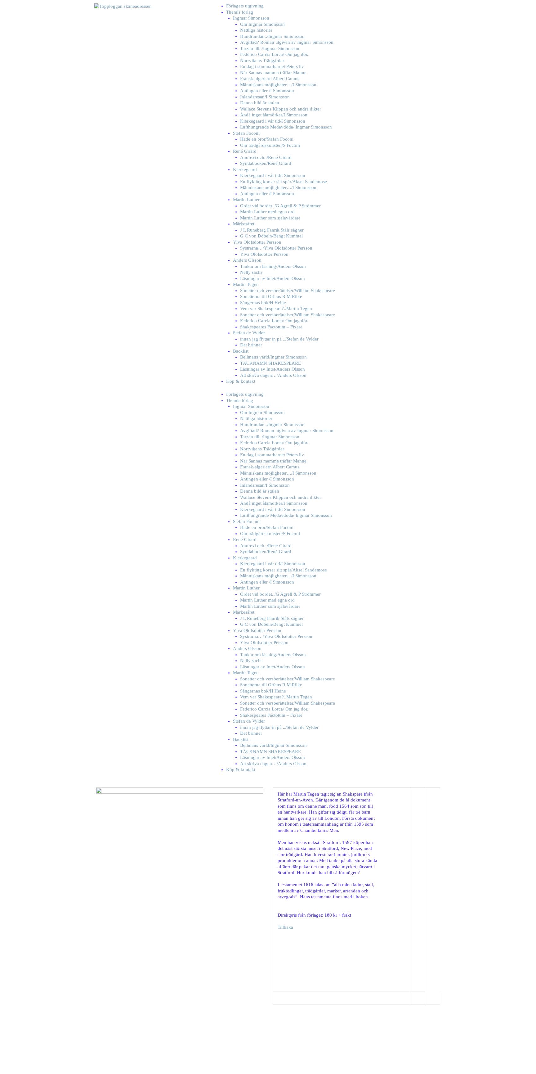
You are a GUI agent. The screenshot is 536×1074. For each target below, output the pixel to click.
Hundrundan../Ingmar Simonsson (272, 36)
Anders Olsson (247, 260)
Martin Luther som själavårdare (270, 217)
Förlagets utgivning (245, 5)
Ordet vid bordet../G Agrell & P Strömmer (280, 205)
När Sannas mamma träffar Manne (273, 72)
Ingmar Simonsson (251, 18)
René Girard (245, 151)
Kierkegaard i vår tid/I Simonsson (272, 121)
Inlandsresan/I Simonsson (265, 96)
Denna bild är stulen (259, 102)
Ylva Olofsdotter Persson (257, 242)
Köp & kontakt (240, 381)
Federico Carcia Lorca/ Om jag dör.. (275, 54)
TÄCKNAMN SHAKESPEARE (270, 363)
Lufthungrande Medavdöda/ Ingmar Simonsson (286, 126)
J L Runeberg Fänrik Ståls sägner (272, 230)
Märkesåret (243, 223)
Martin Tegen (246, 284)
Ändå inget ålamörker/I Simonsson (273, 114)
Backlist (240, 351)
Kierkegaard (245, 169)
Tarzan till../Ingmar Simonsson (269, 48)
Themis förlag (239, 12)
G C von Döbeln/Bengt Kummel (271, 235)
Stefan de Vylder (249, 332)
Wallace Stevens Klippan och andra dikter (280, 108)
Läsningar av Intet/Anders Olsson (272, 278)
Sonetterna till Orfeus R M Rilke (271, 296)
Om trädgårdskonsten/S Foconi (270, 145)
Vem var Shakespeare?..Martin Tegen (276, 308)
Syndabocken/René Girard (265, 163)
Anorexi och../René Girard (266, 157)
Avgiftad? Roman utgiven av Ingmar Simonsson (286, 42)
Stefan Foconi (246, 133)
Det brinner (251, 344)
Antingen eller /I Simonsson (267, 90)
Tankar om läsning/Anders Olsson (273, 266)
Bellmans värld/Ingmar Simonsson (273, 356)
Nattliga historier (256, 30)
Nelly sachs (251, 272)
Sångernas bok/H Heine (263, 302)
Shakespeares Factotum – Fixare (271, 326)
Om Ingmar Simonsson (262, 24)
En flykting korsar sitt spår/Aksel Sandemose (283, 181)
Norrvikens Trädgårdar (262, 60)
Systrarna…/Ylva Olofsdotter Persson (276, 248)
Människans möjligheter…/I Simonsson (278, 84)
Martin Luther (246, 199)
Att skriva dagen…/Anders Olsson (273, 375)
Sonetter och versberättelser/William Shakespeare (287, 290)
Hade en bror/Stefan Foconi (266, 139)
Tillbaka (285, 927)
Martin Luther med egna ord (267, 211)
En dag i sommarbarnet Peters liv (272, 66)
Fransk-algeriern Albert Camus (269, 78)
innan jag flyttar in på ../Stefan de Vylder (279, 338)
